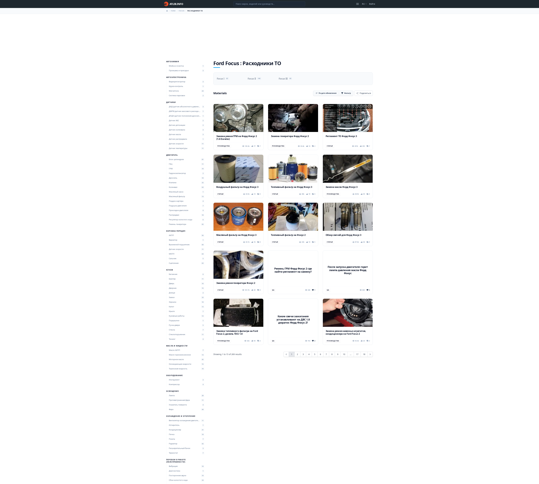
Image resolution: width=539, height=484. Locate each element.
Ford (173, 11)
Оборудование (174, 375)
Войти (372, 4)
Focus (182, 11)
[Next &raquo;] (370, 354)
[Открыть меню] (357, 4)
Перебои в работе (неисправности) (176, 461)
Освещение (172, 391)
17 (357, 354)
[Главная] (167, 11)
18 (364, 354)
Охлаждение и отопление (180, 416)
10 (344, 354)
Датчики (171, 102)
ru (363, 4)
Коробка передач (175, 231)
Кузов (169, 270)
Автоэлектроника (176, 77)
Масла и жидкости (177, 346)
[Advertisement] (269, 35)
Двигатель (172, 155)
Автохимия (172, 61)
